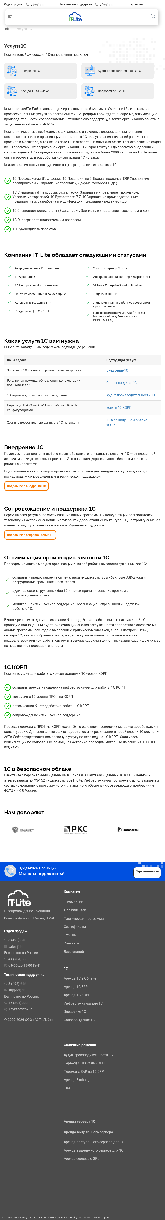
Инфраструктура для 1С (83, 1003)
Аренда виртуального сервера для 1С (94, 1142)
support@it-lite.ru (21, 990)
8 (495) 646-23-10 (110, 4)
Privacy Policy (69, 1217)
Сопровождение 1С (121, 383)
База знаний (74, 952)
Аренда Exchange (77, 1080)
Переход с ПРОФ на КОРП (84, 1063)
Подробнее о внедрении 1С (26, 486)
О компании (73, 902)
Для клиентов (75, 910)
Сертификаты (75, 927)
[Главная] (7, 29)
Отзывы (70, 935)
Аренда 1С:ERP (76, 987)
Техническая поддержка (24, 975)
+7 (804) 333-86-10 (23, 1003)
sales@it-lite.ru (19, 946)
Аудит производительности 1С (130, 395)
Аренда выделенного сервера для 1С (93, 1150)
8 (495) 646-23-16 (41, 4)
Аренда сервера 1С (79, 1121)
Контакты (72, 943)
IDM (67, 1088)
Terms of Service (92, 1217)
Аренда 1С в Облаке (80, 978)
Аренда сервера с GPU (81, 1159)
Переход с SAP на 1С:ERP (84, 1072)
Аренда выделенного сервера (88, 1132)
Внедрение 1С (117, 370)
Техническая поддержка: (76, 4)
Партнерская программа (84, 919)
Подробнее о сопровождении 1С (30, 535)
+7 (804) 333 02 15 (23, 959)
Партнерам (135, 4)
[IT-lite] (76, 16)
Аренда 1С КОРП (77, 995)
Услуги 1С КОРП (118, 408)
